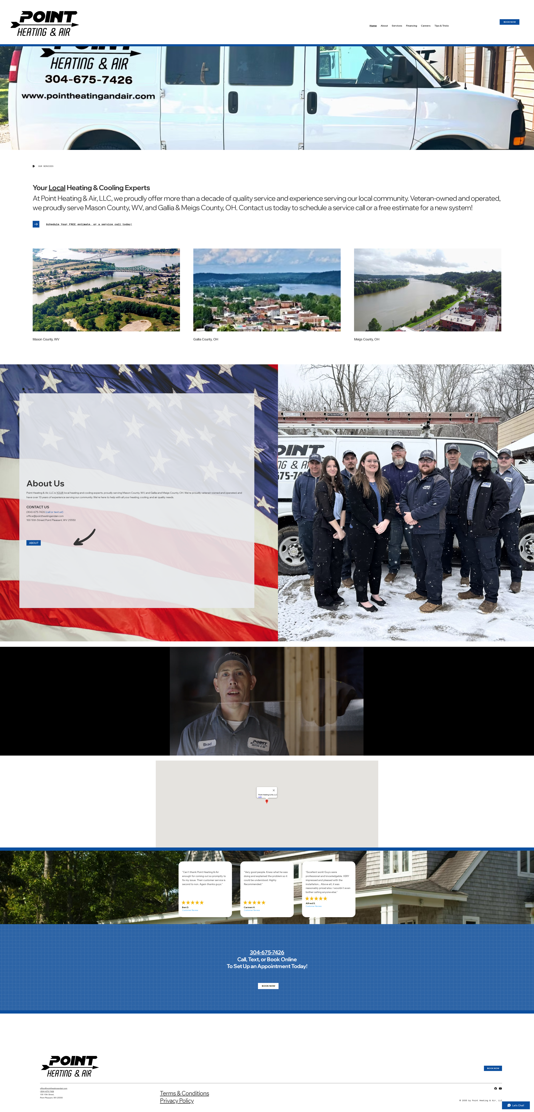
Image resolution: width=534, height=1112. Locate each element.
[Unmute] (164, 752)
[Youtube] (500, 1088)
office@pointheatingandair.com (45, 516)
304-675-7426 (267, 952)
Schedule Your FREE (61, 224)
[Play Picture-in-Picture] (369, 752)
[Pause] (159, 752)
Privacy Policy (177, 1100)
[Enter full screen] (374, 752)
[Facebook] (495, 1088)
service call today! (117, 224)
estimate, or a (89, 224)
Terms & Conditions (184, 1093)
